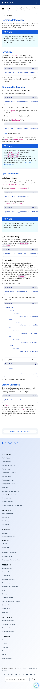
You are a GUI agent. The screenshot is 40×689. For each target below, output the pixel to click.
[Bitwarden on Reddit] (8, 674)
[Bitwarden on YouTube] (20, 674)
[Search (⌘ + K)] (32, 2)
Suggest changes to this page (20, 431)
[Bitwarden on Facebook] (27, 674)
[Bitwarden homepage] (8, 2)
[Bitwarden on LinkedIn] (23, 674)
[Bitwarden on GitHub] (16, 674)
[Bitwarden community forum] (12, 674)
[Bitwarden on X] (5, 674)
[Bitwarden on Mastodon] (34, 674)
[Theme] (33, 679)
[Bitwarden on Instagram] (31, 674)
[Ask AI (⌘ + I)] (36, 685)
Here (5, 134)
